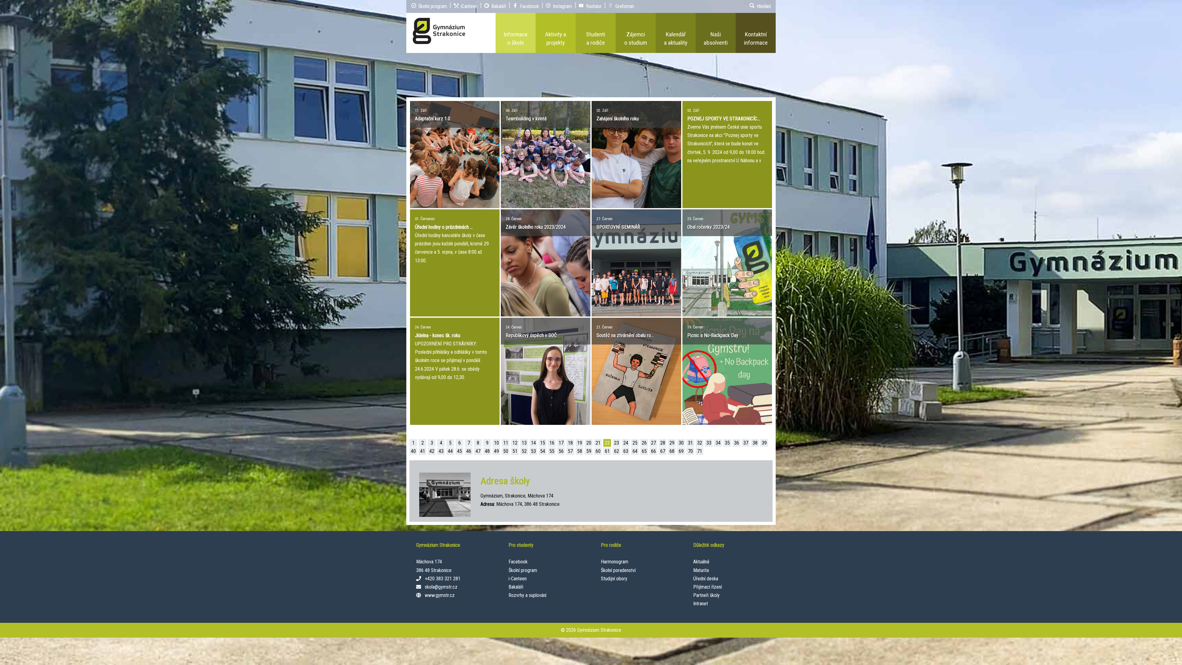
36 (736, 443)
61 (607, 451)
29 (671, 443)
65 (644, 451)
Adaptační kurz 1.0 (432, 119)
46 (468, 451)
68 (671, 451)
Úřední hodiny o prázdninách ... (444, 227)
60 (598, 451)
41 (422, 451)
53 (533, 451)
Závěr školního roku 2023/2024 (536, 227)
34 (718, 443)
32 (699, 443)
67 (662, 451)
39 (764, 443)
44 (450, 451)
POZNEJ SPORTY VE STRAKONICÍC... (723, 119)
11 (505, 443)
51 (515, 451)
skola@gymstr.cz (441, 587)
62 (616, 451)
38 (755, 443)
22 (607, 443)
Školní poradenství (618, 570)
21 (598, 443)
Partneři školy (706, 595)
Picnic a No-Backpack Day (712, 335)
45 (459, 451)
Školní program (523, 570)
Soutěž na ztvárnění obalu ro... (625, 335)
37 (745, 443)
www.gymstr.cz (440, 595)
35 (727, 443)
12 (515, 443)
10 (496, 443)
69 (681, 451)
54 (542, 451)
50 (505, 451)
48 (487, 451)
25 (635, 443)
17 (561, 443)
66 (653, 451)
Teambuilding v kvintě (526, 119)
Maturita (701, 570)
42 (431, 451)
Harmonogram (614, 562)
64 (635, 451)
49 (496, 451)
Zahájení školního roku (618, 119)
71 (699, 451)
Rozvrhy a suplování (527, 595)
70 (690, 451)
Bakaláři (516, 587)
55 (551, 451)
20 (588, 443)
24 (625, 443)
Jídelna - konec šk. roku (437, 335)
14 (533, 443)
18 (570, 443)
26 (644, 443)
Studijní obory (614, 579)
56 (561, 451)
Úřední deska (705, 579)
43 (441, 451)
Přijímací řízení (707, 587)
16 (551, 443)
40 (413, 451)
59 (588, 451)
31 (690, 443)
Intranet (700, 604)
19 (579, 443)
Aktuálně (701, 562)
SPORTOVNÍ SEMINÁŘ (618, 227)
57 (570, 451)
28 (662, 443)
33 (708, 443)
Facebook (518, 562)
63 (625, 451)
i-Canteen (518, 579)
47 (478, 451)
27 (653, 443)
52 (524, 451)
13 (524, 443)
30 (681, 443)
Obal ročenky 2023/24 (708, 227)
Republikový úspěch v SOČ (531, 335)
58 (579, 451)
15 (542, 443)
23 (616, 443)
